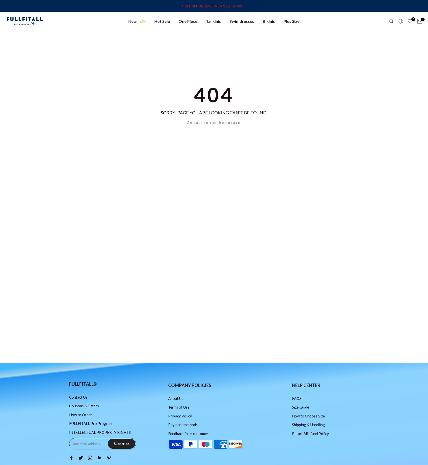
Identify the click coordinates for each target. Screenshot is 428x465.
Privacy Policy (180, 416)
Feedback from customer (188, 433)
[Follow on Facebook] (71, 458)
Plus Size (291, 21)
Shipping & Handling (308, 424)
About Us (175, 398)
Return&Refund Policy (310, 433)
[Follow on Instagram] (90, 458)
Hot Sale (162, 21)
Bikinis (269, 21)
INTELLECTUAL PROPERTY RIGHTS (100, 432)
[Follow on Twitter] (81, 458)
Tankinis (213, 21)
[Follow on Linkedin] (99, 458)
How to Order (80, 415)
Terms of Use (178, 407)
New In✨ (137, 21)
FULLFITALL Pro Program (90, 423)
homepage (229, 122)
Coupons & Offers (84, 406)
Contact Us (78, 397)
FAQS (296, 398)
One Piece (188, 21)
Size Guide (300, 407)
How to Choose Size (308, 416)
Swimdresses (242, 21)
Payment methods (183, 424)
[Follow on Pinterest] (109, 458)
